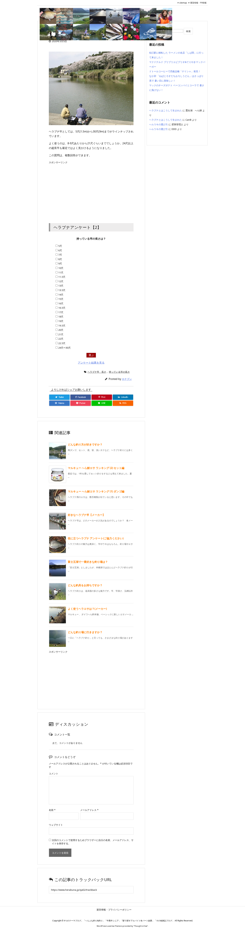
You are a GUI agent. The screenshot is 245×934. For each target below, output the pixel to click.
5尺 (60, 245)
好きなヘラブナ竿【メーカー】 (86, 515)
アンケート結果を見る (91, 362)
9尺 (60, 263)
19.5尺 (61, 325)
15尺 (60, 299)
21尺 (60, 334)
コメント (53, 773)
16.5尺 (61, 307)
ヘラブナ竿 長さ (97, 371)
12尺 (60, 281)
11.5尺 (61, 276)
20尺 (60, 329)
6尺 (60, 250)
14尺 (60, 294)
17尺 (60, 312)
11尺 (60, 272)
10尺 (60, 268)
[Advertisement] (91, 190)
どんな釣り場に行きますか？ (85, 632)
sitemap (183, 2)
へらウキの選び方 (158, 124)
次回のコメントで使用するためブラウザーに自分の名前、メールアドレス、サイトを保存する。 (93, 841)
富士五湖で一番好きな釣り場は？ (88, 562)
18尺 (60, 316)
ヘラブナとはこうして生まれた (165, 110)
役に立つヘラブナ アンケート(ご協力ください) (96, 538)
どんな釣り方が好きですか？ (85, 444)
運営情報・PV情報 (198, 2)
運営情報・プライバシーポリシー (129, 909)
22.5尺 (61, 343)
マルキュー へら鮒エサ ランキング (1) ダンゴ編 (96, 491)
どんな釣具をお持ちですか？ (85, 585)
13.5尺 (61, 290)
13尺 (60, 285)
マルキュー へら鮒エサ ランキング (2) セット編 (96, 468)
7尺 (60, 254)
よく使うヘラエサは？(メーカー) (87, 609)
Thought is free (140, 926)
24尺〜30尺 (64, 347)
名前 (52, 810)
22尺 (60, 338)
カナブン (127, 379)
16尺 (60, 303)
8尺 (60, 259)
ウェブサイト (56, 824)
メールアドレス (89, 810)
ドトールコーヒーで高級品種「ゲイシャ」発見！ (174, 71)
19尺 (60, 321)
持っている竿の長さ (119, 371)
